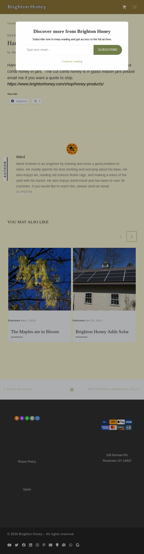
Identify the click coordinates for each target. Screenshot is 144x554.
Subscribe (108, 49)
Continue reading (72, 61)
